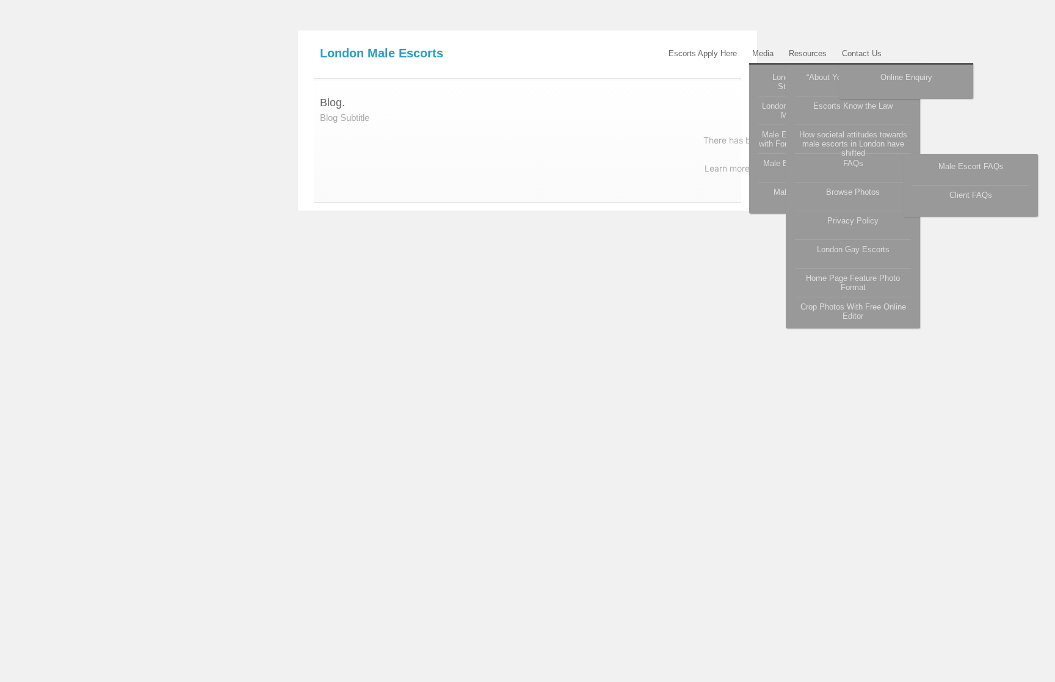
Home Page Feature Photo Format (853, 283)
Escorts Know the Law (853, 106)
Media (763, 53)
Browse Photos (853, 192)
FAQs (853, 163)
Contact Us (862, 53)
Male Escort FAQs (971, 166)
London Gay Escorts (853, 249)
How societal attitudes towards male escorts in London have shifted (853, 141)
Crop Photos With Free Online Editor (853, 311)
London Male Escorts (381, 53)
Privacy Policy (853, 220)
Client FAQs (970, 195)
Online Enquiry (906, 77)
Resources (808, 53)
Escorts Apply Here (703, 53)
